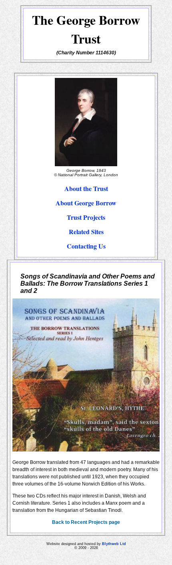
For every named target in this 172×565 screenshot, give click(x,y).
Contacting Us (86, 246)
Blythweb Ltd (114, 544)
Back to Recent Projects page (86, 522)
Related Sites (86, 231)
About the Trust (86, 188)
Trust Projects (86, 217)
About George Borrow (86, 202)
